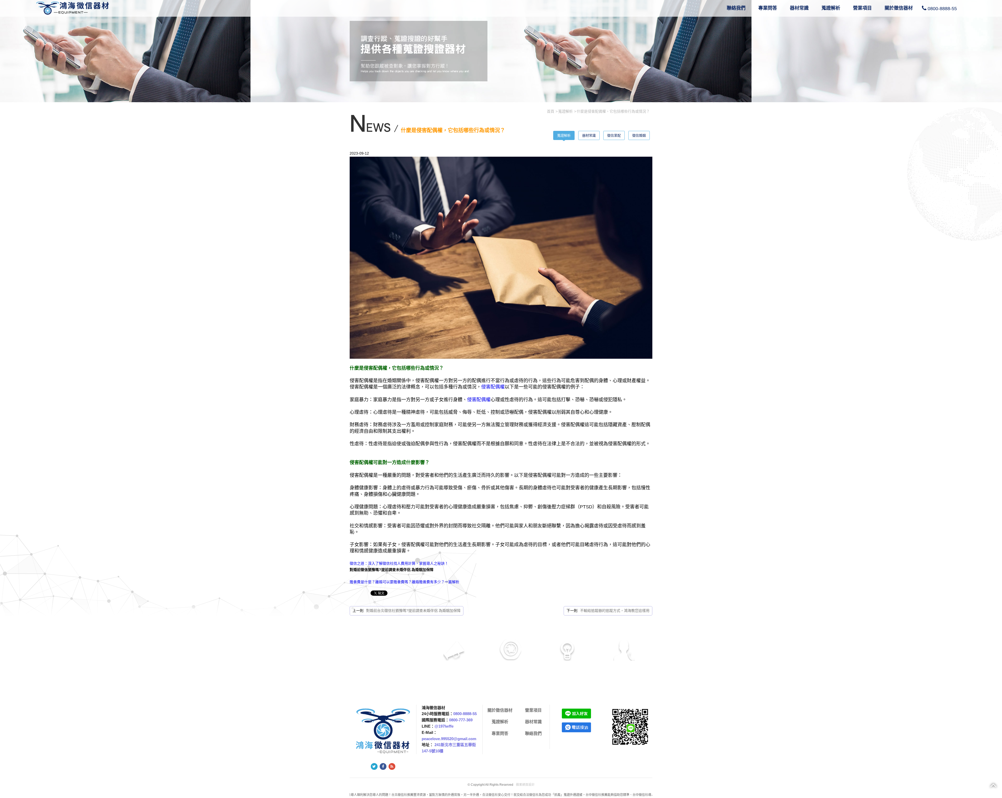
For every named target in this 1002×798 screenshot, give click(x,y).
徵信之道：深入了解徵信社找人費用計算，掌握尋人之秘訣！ (399, 563)
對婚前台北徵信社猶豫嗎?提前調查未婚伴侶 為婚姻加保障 (413, 610)
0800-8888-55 (942, 8)
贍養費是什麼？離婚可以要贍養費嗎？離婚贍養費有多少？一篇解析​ (404, 582)
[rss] (392, 766)
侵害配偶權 (493, 386)
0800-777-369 (461, 720)
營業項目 (862, 8)
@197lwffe (444, 726)
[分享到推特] (374, 766)
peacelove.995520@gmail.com (449, 738)
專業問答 (767, 8)
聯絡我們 (736, 8)
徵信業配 (614, 135)
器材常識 (799, 8)
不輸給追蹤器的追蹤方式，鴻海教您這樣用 (614, 610)
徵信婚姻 (639, 135)
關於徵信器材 (899, 8)
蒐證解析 (830, 8)
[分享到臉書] (383, 766)
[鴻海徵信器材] (74, 7)
